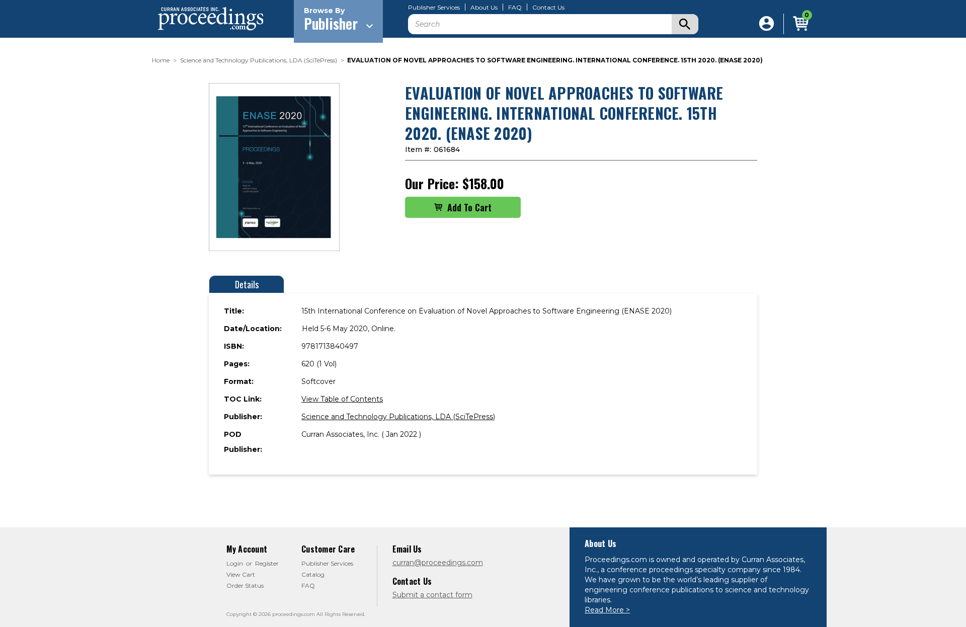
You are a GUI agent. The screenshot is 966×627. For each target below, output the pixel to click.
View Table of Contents (342, 399)
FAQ (515, 8)
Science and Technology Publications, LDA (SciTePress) (398, 416)
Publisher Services (434, 8)
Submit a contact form (432, 594)
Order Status (245, 585)
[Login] (766, 24)
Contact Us (548, 8)
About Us (484, 8)
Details (247, 284)
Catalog (313, 574)
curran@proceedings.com (437, 562)
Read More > (607, 609)
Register (267, 563)
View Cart (240, 574)
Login (234, 563)
